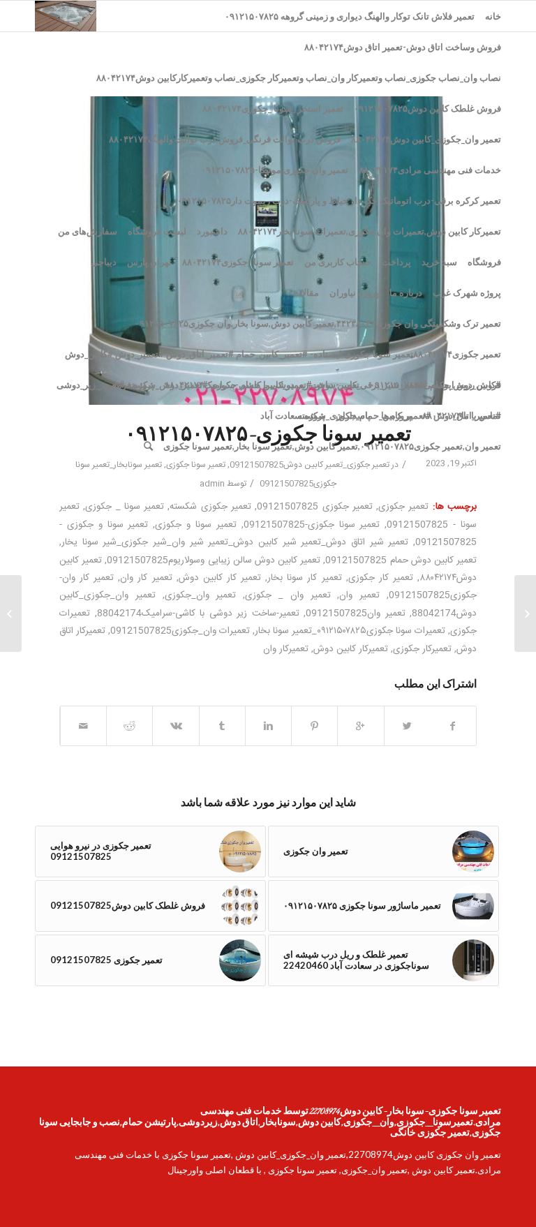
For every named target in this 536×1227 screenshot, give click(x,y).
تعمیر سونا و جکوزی (196, 525)
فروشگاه (484, 261)
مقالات (306, 292)
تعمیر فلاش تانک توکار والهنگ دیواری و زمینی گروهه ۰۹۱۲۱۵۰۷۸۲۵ (350, 16)
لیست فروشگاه (157, 231)
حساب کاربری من (337, 261)
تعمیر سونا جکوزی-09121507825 (312, 525)
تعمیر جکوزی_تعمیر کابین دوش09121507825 (309, 465)
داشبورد (212, 231)
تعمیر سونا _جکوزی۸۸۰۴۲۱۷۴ (238, 261)
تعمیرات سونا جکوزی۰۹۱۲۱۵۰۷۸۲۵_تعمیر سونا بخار (350, 631)
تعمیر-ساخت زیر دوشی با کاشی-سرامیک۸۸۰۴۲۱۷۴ (262, 384)
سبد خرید (439, 261)
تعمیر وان (359, 595)
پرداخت (396, 261)
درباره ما (405, 292)
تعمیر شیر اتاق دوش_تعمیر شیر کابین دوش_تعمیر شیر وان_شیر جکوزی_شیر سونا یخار (234, 542)
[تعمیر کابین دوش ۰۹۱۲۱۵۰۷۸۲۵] (525, 613)
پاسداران (353, 415)
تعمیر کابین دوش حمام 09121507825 (401, 560)
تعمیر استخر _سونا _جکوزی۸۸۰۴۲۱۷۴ (272, 108)
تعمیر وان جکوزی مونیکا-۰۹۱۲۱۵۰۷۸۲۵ (274, 169)
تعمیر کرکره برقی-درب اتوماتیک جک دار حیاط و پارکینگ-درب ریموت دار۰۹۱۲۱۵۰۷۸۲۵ (339, 200)
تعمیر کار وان (146, 578)
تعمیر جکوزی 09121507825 (315, 506)
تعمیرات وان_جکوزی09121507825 (180, 631)
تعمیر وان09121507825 (355, 613)
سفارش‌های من (87, 231)
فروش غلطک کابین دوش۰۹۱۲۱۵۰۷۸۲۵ (427, 108)
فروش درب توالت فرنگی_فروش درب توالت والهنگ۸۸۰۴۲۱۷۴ (225, 138)
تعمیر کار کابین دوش (220, 578)
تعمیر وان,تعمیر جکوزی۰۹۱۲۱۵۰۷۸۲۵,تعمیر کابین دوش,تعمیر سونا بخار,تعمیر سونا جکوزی (332, 446)
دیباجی (104, 261)
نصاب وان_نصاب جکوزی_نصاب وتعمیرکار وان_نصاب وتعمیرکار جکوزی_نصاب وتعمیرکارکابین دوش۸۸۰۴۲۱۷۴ (298, 77)
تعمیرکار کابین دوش (350, 649)
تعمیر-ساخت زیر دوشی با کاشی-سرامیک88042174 (198, 613)
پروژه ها (396, 415)
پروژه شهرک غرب (467, 292)
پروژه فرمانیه (129, 384)
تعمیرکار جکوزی (422, 649)
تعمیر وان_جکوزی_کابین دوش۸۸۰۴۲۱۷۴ (426, 138)
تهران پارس (149, 261)
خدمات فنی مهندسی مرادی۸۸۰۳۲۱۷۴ (430, 169)
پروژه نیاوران (354, 292)
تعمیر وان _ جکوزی (287, 595)
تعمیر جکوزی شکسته (210, 506)
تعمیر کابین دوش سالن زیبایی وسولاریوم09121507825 (213, 560)
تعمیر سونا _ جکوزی (124, 506)
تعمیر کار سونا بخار (304, 578)
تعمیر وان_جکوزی (201, 595)
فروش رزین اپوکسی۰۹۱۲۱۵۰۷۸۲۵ (435, 384)
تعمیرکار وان (285, 649)
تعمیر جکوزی (403, 506)
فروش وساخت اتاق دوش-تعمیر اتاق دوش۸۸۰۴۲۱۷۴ (402, 46)
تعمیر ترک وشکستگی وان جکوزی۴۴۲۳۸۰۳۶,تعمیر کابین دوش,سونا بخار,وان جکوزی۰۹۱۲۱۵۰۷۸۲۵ (318, 323)
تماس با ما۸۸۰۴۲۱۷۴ (461, 415)
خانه (493, 16)
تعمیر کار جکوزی (380, 578)
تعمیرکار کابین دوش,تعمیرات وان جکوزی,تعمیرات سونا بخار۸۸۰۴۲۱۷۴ (369, 231)
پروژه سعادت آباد (292, 415)
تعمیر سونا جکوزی (195, 465)
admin (212, 484)
